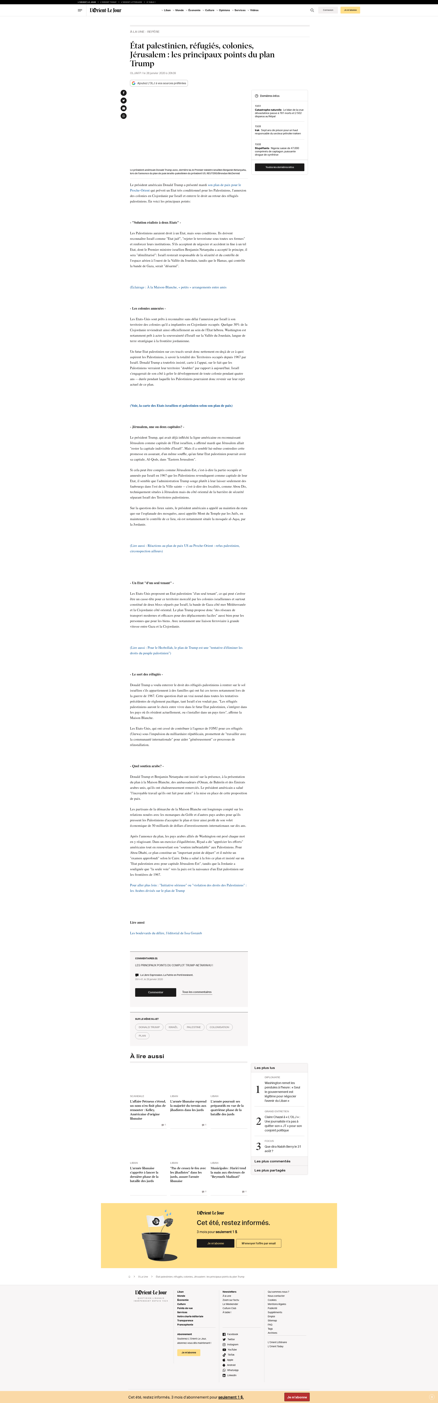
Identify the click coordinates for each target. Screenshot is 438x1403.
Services (182, 1312)
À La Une (137, 31)
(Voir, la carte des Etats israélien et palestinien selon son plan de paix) (181, 405)
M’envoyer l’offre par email (259, 1243)
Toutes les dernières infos (280, 167)
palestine (194, 1027)
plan (142, 1035)
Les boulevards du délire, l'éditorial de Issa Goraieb (166, 933)
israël (173, 1027)
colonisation (219, 1027)
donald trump (149, 1027)
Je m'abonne (297, 1397)
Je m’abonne (215, 1243)
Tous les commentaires (196, 992)
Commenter (155, 992)
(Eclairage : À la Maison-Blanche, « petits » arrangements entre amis (178, 287)
